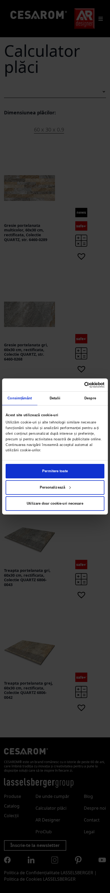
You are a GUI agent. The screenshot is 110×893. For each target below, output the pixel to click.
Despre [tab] (90, 398)
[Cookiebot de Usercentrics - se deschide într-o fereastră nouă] (81, 385)
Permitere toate (55, 471)
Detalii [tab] (55, 398)
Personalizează (52, 487)
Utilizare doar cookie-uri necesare (55, 503)
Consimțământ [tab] (19, 398)
